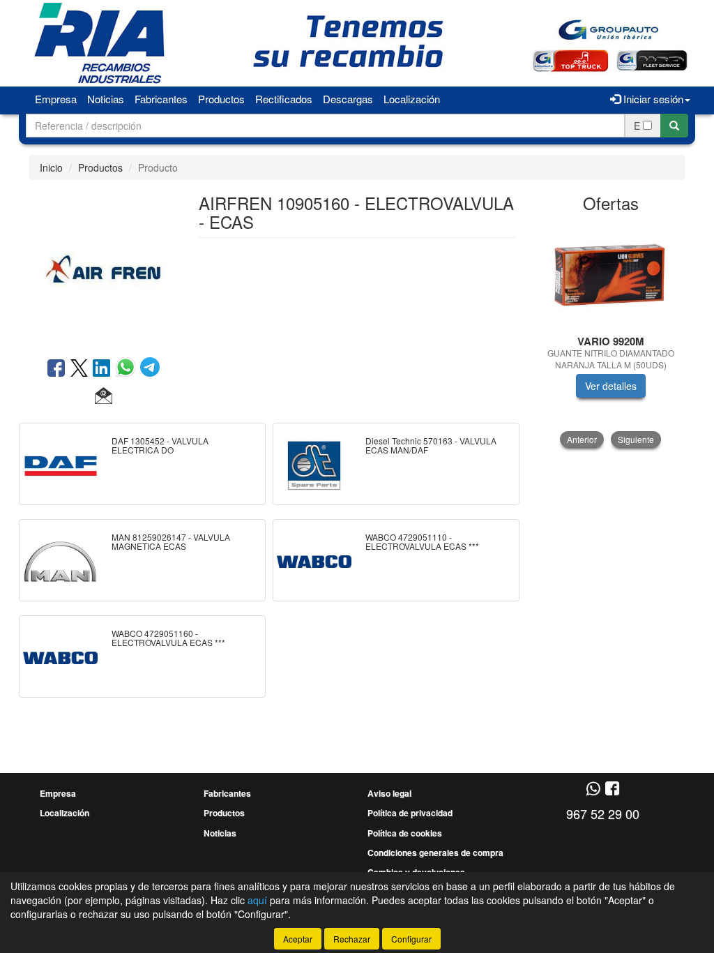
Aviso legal (389, 793)
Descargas (348, 98)
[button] (103, 396)
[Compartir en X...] (79, 369)
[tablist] (611, 335)
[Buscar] (674, 125)
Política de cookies (404, 833)
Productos (221, 98)
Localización (411, 98)
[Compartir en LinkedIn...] (102, 369)
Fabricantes (161, 98)
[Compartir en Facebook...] (56, 369)
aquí (257, 900)
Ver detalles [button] (611, 386)
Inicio (51, 167)
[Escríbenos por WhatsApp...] (593, 789)
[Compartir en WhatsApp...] (128, 369)
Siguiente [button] (636, 439)
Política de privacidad (410, 812)
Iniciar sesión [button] (652, 98)
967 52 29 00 (602, 813)
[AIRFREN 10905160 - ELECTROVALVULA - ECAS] (103, 267)
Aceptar (297, 939)
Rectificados (283, 98)
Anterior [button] (582, 439)
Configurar (411, 939)
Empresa (56, 98)
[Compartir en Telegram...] (150, 369)
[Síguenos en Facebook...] (612, 789)
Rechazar (351, 939)
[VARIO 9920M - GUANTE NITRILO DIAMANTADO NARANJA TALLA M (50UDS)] (611, 274)
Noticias (105, 98)
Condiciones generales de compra (435, 852)
